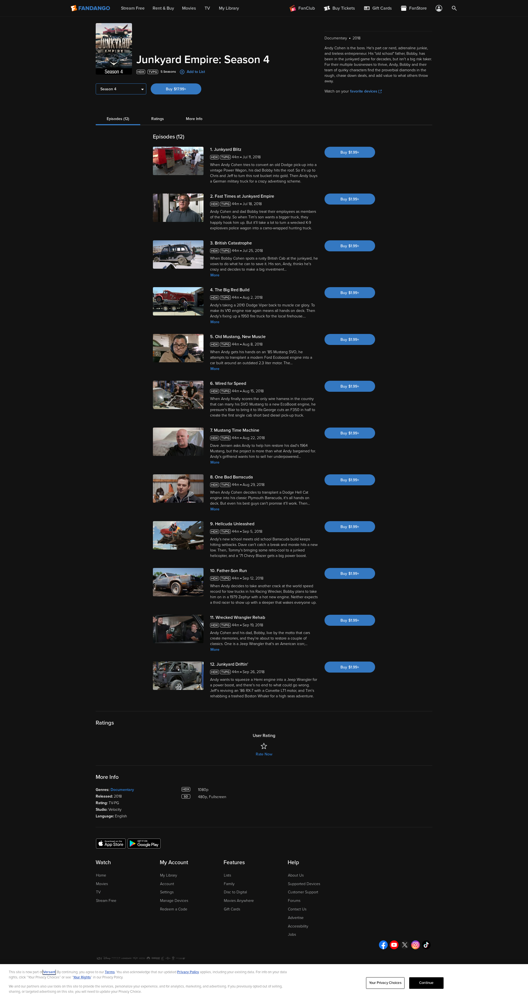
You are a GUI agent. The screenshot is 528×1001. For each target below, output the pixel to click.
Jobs (292, 934)
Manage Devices (174, 900)
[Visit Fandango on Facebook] (383, 945)
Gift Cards (232, 909)
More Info (194, 118)
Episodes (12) (118, 118)
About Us (296, 875)
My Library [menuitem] (229, 8)
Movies (102, 884)
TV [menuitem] (207, 8)
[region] (264, 982)
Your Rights (82, 977)
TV (98, 892)
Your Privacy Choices (385, 983)
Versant (49, 972)
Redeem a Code (173, 909)
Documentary (122, 789)
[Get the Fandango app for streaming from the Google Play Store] (144, 843)
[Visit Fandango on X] (404, 945)
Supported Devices (304, 884)
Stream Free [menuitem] (133, 8)
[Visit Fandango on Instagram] (415, 945)
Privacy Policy (188, 972)
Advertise (296, 917)
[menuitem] (377, 8)
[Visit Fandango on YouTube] (394, 945)
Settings (167, 892)
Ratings (157, 118)
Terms (110, 972)
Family (229, 884)
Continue (426, 983)
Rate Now (264, 754)
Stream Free (106, 900)
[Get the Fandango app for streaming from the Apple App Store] (111, 843)
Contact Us (297, 909)
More (214, 275)
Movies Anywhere (239, 900)
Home (101, 875)
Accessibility (298, 926)
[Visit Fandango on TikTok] (426, 945)
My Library (168, 875)
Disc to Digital (235, 892)
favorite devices (363, 91)
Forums (294, 900)
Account (167, 884)
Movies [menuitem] (189, 8)
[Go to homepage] (90, 8)
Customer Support (303, 892)
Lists (227, 875)
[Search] (454, 8)
